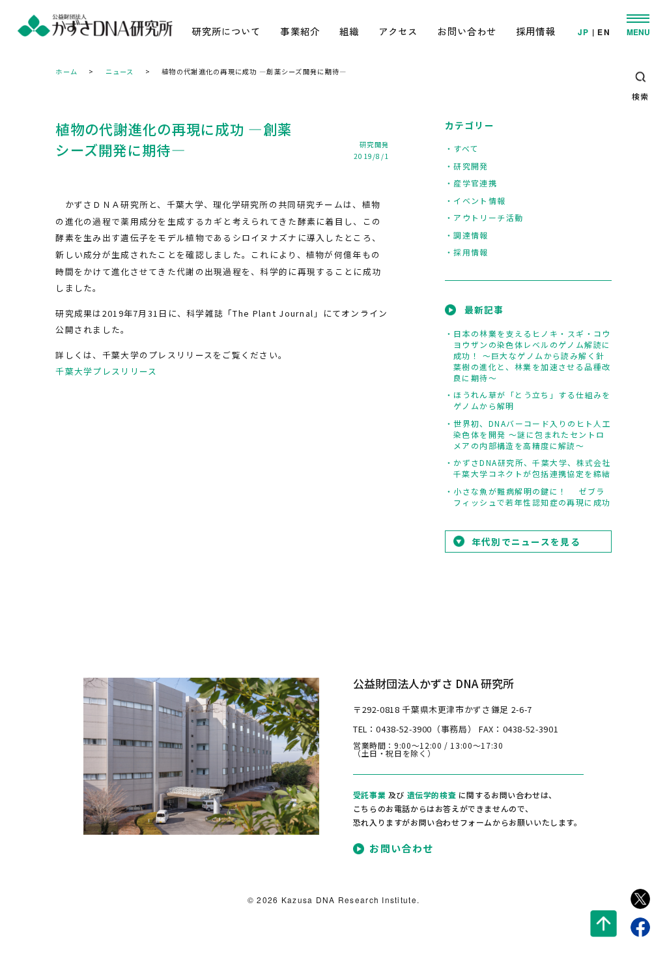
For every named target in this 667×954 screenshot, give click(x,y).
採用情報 (536, 31)
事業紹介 (300, 31)
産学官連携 (475, 182)
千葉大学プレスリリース (106, 371)
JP (583, 32)
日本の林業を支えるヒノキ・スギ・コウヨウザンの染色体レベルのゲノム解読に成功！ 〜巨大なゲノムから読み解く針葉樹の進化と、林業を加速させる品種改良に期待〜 (532, 355)
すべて (466, 148)
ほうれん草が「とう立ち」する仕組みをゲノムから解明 (532, 400)
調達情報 (471, 234)
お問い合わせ (466, 31)
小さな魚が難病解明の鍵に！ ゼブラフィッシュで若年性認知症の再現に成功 (532, 496)
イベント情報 (479, 200)
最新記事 (484, 309)
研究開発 (374, 144)
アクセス (398, 31)
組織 (349, 31)
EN (603, 32)
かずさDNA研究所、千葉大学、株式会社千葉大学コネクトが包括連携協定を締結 (532, 468)
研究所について (226, 31)
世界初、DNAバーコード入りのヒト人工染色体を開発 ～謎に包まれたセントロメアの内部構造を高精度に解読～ (532, 434)
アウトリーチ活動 (488, 217)
